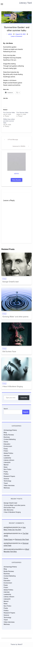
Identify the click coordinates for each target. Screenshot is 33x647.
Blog (5, 432)
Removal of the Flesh (22, 539)
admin (10, 34)
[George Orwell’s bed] (16, 264)
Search (6, 408)
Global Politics (8, 453)
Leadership (7, 458)
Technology (7, 481)
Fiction (6, 451)
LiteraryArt (7, 462)
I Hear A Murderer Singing (12, 386)
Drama (6, 442)
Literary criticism (9, 460)
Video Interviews (9, 485)
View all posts (16, 180)
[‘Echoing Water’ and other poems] (16, 299)
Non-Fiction (7, 469)
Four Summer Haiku (9, 112)
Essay (6, 449)
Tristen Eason (8, 539)
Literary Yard (25, 2)
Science (6, 479)
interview (7, 455)
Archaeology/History (10, 430)
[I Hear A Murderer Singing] (16, 369)
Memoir (6, 465)
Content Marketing (10, 439)
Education (7, 444)
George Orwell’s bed (10, 281)
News (5, 467)
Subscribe (24, 398)
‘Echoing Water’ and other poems (15, 316)
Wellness (7, 488)
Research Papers (9, 476)
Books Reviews (9, 435)
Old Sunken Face (9, 351)
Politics (6, 474)
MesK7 (20, 644)
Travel (6, 483)
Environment (8, 446)
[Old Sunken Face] (16, 334)
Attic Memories (8, 510)
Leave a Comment (16, 36)
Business (7, 437)
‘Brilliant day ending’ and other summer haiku (9, 121)
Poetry (7, 15)
